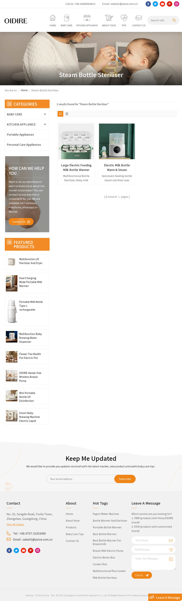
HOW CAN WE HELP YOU (26, 170)
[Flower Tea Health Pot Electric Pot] (11, 357)
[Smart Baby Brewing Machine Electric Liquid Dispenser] (11, 416)
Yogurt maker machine (106, 514)
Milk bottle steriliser (105, 577)
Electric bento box (104, 557)
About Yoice (73, 520)
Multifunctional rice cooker (109, 571)
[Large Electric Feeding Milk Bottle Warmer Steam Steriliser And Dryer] (76, 141)
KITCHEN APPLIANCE (21, 124)
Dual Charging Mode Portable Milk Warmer (30, 282)
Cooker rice (100, 564)
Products (71, 527)
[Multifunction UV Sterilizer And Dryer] (11, 262)
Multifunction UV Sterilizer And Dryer (30, 261)
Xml (53, 595)
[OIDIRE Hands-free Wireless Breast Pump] (11, 376)
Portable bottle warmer (107, 527)
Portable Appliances (20, 134)
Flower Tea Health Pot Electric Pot (30, 356)
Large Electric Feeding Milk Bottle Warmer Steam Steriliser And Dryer (76, 167)
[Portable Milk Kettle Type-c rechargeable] (11, 311)
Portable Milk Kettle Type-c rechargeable (31, 305)
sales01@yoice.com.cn (124, 3)
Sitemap (29, 595)
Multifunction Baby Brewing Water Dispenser (30, 337)
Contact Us (18, 221)
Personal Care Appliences (24, 144)
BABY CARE (14, 114)
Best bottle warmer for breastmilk (107, 542)
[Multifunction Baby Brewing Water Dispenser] (11, 337)
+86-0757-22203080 (33, 533)
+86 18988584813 (85, 3)
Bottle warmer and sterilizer (110, 520)
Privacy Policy (42, 595)
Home (24, 90)
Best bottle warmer (105, 534)
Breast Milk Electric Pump (108, 550)
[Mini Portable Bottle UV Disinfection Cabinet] (11, 396)
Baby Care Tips (75, 534)
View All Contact (15, 524)
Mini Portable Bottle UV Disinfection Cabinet (27, 397)
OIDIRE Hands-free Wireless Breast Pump (30, 376)
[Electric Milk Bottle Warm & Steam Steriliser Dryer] (117, 141)
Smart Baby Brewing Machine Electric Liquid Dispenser (29, 417)
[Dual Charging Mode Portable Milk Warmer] (11, 283)
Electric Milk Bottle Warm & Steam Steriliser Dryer (117, 167)
